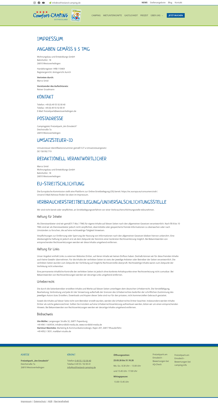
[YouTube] (43, 3)
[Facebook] (39, 3)
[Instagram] (34, 3)
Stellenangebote (158, 2)
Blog (170, 2)
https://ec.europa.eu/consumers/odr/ (139, 191)
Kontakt (178, 2)
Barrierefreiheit (61, 401)
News (144, 2)
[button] (161, 15)
